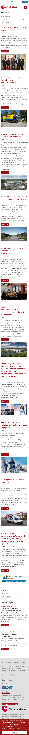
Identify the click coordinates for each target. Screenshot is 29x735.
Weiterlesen (5, 51)
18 (15, 20)
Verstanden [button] (14, 732)
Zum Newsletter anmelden (10, 704)
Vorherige (5, 20)
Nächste (8, 22)
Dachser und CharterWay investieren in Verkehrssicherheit (12, 80)
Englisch (19, 1)
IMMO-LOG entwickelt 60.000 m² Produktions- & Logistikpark (14, 198)
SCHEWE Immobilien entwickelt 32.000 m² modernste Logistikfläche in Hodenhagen (13, 311)
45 (3, 22)
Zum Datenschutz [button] (14, 728)
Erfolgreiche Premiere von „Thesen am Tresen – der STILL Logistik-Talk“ (14, 251)
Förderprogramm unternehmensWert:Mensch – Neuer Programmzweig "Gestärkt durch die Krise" (14, 537)
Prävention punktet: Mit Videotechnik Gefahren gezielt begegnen (14, 425)
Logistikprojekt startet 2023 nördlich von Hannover (13, 135)
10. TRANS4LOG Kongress (8, 606)
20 (23, 20)
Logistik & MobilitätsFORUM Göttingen (12, 632)
